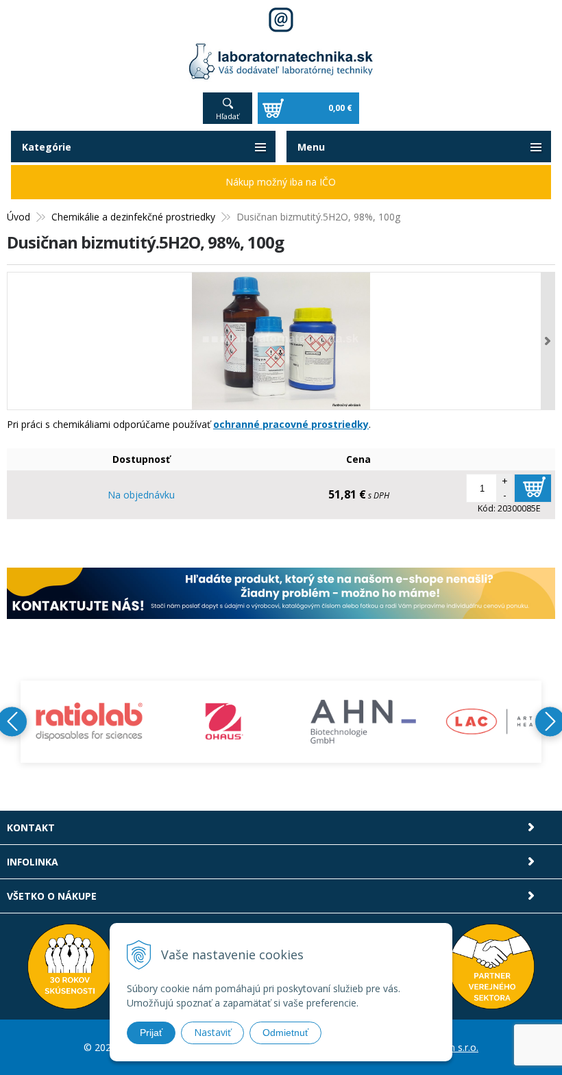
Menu (311, 146)
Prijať (151, 1032)
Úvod (18, 216)
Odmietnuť (285, 1032)
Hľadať (227, 116)
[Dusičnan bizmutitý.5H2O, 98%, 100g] (281, 341)
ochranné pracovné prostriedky (291, 424)
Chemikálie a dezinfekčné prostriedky (133, 216)
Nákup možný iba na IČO (280, 181)
